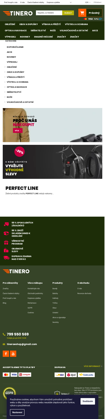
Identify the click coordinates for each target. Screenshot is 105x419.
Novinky (11, 57)
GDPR (30, 308)
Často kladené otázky (35, 2)
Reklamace (32, 303)
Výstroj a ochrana (17, 82)
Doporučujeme (15, 47)
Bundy (54, 288)
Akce (9, 52)
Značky (5, 288)
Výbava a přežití (15, 77)
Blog (4, 303)
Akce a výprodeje (59, 317)
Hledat (68, 13)
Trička (54, 303)
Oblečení (12, 67)
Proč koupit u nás (11, 2)
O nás (22, 2)
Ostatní (55, 313)
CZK (87, 2)
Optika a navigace (17, 87)
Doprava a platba (53, 2)
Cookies (31, 313)
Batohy (55, 293)
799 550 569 (18, 334)
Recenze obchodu (84, 293)
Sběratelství (14, 92)
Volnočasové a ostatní (20, 102)
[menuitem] (10, 24)
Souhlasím (88, 401)
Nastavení (17, 412)
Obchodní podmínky (35, 293)
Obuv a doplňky (15, 72)
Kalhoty (55, 298)
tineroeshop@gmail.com (22, 344)
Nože (9, 97)
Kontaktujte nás (34, 288)
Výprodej (12, 62)
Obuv (54, 308)
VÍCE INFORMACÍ (92, 366)
